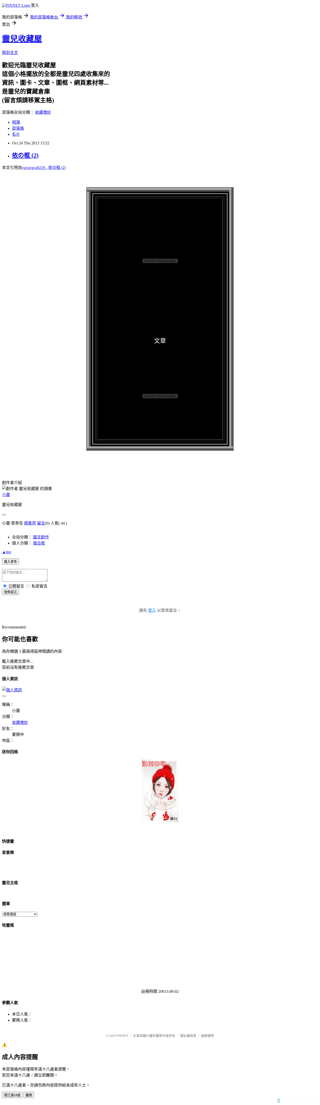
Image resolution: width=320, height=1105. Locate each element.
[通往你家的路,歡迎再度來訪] (160, 821)
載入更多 (10, 561)
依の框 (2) (25, 155)
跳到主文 (10, 52)
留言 (41, 523)
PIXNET (122, 1036)
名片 (16, 134)
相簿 (16, 122)
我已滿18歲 (12, 1095)
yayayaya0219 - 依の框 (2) (44, 167)
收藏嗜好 (43, 112)
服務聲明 (207, 1036)
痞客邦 (30, 523)
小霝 (6, 495)
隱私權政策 (188, 1036)
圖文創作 (41, 537)
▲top (6, 552)
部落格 (18, 128)
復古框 (39, 543)
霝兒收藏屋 (22, 38)
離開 (29, 1095)
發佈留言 (10, 592)
